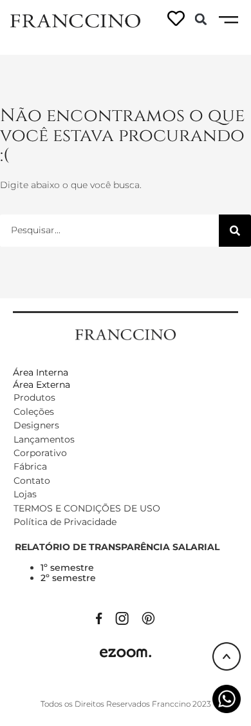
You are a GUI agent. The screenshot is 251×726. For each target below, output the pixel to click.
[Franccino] (125, 333)
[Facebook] (99, 617)
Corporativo (40, 453)
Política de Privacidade (65, 522)
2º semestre (68, 578)
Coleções (34, 411)
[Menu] (228, 20)
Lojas (25, 494)
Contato (32, 480)
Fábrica (30, 466)
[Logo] (75, 20)
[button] (201, 19)
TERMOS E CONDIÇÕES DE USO (87, 508)
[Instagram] (122, 617)
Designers (36, 425)
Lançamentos (44, 439)
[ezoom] (125, 652)
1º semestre (67, 567)
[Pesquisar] (235, 231)
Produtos (34, 397)
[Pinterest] (148, 617)
